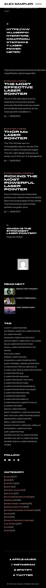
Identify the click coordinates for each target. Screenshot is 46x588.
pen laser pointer (21, 419)
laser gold (30, 367)
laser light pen (13, 370)
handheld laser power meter (20, 360)
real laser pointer (14, 422)
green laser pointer (15, 357)
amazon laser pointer (16, 338)
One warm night (25, 307)
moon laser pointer (15, 409)
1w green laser (12, 331)
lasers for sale (28, 403)
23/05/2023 (15, 211)
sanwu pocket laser (15, 425)
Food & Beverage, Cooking (18, 497)
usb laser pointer (14, 432)
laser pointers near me (17, 393)
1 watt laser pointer (15, 328)
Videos (8, 531)
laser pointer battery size (18, 380)
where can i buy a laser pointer (21, 435)
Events (8, 487)
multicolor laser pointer (18, 416)
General (9, 500)
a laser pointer (13, 334)
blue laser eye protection (18, 344)
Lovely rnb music (26, 298)
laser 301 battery (14, 367)
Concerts (10, 483)
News (7, 419)
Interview (33, 364)
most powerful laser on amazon (22, 412)
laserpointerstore (15, 396)
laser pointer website (16, 399)
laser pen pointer (32, 370)
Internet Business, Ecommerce (19, 173)
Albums (9, 477)
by (5, 116)
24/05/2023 (15, 160)
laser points (11, 403)
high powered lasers (15, 364)
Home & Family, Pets (14, 507)
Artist (8, 341)
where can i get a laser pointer (21, 438)
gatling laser (12, 354)
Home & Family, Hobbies (15, 81)
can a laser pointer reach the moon (20, 349)
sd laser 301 (34, 425)
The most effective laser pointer (18, 89)
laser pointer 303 (14, 373)
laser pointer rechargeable (19, 386)
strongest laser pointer (18, 429)
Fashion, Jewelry (13, 490)
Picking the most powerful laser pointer (20, 182)
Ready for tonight (27, 289)
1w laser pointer (31, 331)
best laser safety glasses (26, 341)
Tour (7, 527)
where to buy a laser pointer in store (20, 443)
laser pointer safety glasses (20, 390)
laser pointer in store (16, 383)
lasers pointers (13, 406)
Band (7, 480)
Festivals (10, 494)
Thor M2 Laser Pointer (16, 135)
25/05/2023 (15, 116)
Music (37, 416)
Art (32, 338)
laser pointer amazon (16, 377)
